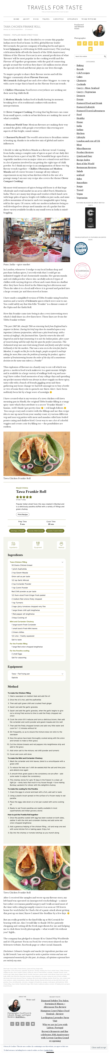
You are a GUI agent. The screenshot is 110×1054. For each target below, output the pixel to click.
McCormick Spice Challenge (40, 978)
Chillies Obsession (64, 970)
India (4, 976)
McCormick (6, 978)
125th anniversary (16, 970)
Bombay (37, 970)
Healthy (81, 118)
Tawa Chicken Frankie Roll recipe (21, 984)
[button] (62, 562)
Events (80, 99)
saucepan (45, 982)
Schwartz (15, 49)
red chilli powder (16, 982)
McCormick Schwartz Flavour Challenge (21, 978)
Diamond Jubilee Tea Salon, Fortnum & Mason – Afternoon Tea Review (55, 1004)
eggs (9, 974)
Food (11, 968)
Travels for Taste (55, 7)
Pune (10, 982)
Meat (79, 145)
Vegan (80, 194)
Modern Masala (30, 980)
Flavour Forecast (27, 974)
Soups (80, 186)
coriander (49, 972)
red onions (25, 982)
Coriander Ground (58, 972)
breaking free (43, 970)
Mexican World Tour (53, 978)
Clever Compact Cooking (20, 972)
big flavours (31, 970)
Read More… (20, 1017)
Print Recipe (23, 514)
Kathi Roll (16, 976)
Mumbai (37, 980)
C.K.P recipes (83, 73)
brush (49, 970)
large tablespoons (36, 976)
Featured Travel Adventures (91, 111)
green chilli (66, 974)
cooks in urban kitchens (40, 972)
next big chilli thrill (56, 980)
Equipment (38, 547)
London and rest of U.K (88, 141)
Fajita (12, 974)
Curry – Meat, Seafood (88, 88)
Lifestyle (81, 137)
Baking (80, 65)
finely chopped (19, 974)
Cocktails (81, 84)
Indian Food (10, 976)
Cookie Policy (48, 1050)
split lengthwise (60, 982)
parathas (5, 982)
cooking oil (30, 972)
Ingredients (13, 547)
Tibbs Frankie (34, 984)
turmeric (51, 984)
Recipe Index (39, 968)
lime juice (44, 976)
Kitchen (81, 133)
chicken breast (55, 970)
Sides (79, 179)
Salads (80, 171)
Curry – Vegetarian (86, 92)
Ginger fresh (59, 974)
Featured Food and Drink (89, 103)
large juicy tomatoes (25, 976)
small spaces (51, 982)
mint (61, 978)
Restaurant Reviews (86, 167)
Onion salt (65, 980)
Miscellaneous (84, 148)
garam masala (43, 974)
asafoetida (24, 970)
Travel (80, 190)
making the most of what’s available (57, 976)
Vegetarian (82, 198)
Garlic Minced (51, 974)
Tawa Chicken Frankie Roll (22, 27)
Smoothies (82, 182)
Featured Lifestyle (86, 107)
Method (61, 547)
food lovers (36, 974)
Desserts (81, 96)
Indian (15, 968)
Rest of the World (85, 164)
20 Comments (29, 29)
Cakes (79, 77)
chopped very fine (8, 972)
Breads (80, 69)
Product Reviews (22, 968)
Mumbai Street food (45, 980)
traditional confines (43, 984)
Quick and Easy (31, 968)
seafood (80, 175)
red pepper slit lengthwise (35, 982)
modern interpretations (19, 980)
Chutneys (81, 80)
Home (80, 122)
